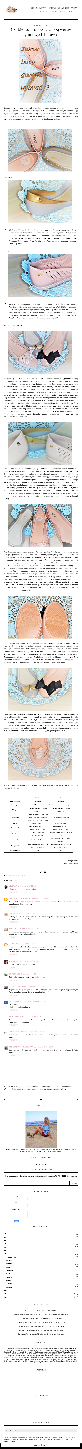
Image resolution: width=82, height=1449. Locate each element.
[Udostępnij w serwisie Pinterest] (45, 872)
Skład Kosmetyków (67, 8)
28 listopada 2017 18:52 (43, 1047)
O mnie (63, 11)
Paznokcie (44, 11)
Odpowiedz (13, 892)
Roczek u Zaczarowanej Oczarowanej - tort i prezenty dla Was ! (41, 1330)
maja (8, 1274)
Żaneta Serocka (17, 929)
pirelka (13, 914)
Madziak (13, 944)
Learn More (37, 1445)
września (10, 1260)
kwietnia (9, 1277)
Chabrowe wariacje (19, 1002)
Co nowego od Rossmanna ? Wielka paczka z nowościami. (41, 1318)
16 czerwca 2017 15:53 (34, 1032)
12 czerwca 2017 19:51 (39, 1002)
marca (8, 1280)
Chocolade (14, 974)
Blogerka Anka (16, 1032)
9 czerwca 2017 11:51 (26, 944)
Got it (45, 1445)
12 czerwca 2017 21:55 (33, 1017)
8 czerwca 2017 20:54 (39, 899)
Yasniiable (14, 961)
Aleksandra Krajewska (21, 1047)
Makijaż (52, 8)
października (11, 1257)
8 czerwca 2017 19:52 (27, 886)
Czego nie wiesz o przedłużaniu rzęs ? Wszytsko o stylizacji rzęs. (41, 1326)
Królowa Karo (16, 1017)
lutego (9, 1284)
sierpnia (9, 1264)
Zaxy (60, 797)
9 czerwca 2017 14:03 (29, 974)
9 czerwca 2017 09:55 (35, 929)
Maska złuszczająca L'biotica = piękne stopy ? (41, 1310)
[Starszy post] (77, 1099)
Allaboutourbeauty (19, 899)
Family (54, 11)
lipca (8, 1267)
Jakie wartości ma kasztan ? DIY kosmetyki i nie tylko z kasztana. (41, 1334)
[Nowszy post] (4, 1099)
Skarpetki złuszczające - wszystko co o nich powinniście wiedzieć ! (41, 1322)
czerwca (9, 1270)
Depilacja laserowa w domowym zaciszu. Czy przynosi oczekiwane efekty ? (41, 1314)
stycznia (9, 1287)
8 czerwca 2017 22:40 (26, 914)
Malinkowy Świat (17, 987)
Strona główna (38, 8)
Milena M (13, 886)
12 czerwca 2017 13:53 (36, 987)
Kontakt (73, 11)
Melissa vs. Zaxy (17, 875)
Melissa (37, 797)
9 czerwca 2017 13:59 (29, 961)
